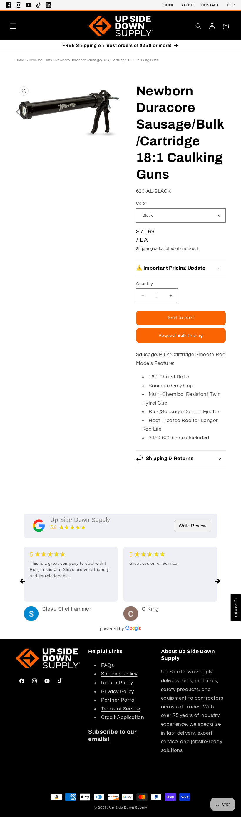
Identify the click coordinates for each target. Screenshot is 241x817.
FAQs (107, 665)
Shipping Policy (119, 674)
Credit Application (122, 717)
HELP (230, 5)
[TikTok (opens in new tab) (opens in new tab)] (38, 5)
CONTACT (210, 5)
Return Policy (117, 682)
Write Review (193, 525)
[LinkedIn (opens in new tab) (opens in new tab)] (48, 5)
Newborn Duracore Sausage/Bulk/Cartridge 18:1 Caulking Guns (106, 60)
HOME (168, 5)
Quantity (144, 284)
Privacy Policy (117, 691)
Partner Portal (118, 700)
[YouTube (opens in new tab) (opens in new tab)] (28, 5)
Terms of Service (120, 709)
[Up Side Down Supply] (38, 525)
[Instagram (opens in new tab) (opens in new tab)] (18, 5)
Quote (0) (236, 607)
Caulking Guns (40, 60)
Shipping (144, 249)
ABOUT (187, 5)
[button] (13, 26)
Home (20, 60)
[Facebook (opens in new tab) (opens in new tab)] (8, 5)
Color (141, 203)
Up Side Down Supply (80, 520)
